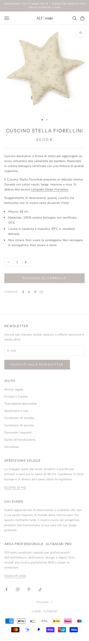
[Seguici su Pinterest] (29, 589)
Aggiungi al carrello (45, 278)
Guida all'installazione (19, 440)
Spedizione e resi (16, 411)
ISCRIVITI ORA (15, 576)
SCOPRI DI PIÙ (15, 488)
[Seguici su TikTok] (40, 589)
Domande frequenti (18, 432)
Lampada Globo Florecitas (49, 189)
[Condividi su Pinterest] (35, 292)
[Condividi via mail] (41, 292)
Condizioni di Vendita (19, 418)
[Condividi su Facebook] (23, 292)
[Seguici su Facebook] (6, 589)
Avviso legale (13, 389)
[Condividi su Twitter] (29, 292)
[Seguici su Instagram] (18, 589)
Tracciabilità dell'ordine (20, 404)
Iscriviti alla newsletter (37, 365)
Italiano (42, 602)
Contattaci (11, 447)
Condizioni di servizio (19, 425)
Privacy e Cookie (16, 396)
